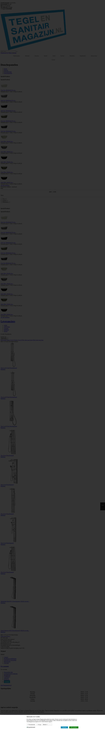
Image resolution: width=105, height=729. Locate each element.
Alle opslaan (74, 727)
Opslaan (64, 727)
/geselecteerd (31, 727)
